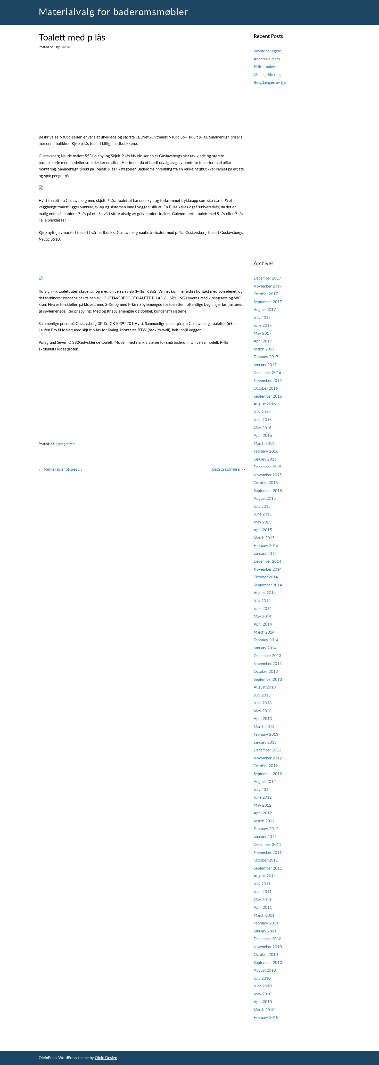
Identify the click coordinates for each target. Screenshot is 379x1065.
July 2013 (262, 695)
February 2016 (266, 451)
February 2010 (266, 1018)
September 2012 (268, 774)
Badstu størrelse (226, 469)
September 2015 (268, 491)
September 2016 (268, 396)
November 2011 (268, 853)
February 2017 (266, 357)
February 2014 (266, 640)
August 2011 (265, 876)
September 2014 (268, 585)
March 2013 (264, 727)
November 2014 (268, 569)
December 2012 (267, 750)
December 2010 (267, 939)
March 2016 (264, 444)
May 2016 (262, 428)
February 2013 (266, 734)
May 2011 (262, 900)
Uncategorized (64, 444)
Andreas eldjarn (267, 59)
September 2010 (268, 963)
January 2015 (265, 554)
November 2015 (268, 475)
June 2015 (263, 514)
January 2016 (265, 459)
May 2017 (262, 333)
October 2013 (266, 672)
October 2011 (266, 860)
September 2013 (268, 680)
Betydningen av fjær (271, 83)
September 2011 (268, 868)
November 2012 (268, 758)
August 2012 (265, 782)
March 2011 (264, 915)
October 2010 (266, 955)
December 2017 (267, 278)
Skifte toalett (265, 67)
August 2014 (265, 593)
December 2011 (267, 845)
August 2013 (265, 687)
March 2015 (264, 538)
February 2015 (266, 546)
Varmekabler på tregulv (63, 469)
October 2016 (266, 388)
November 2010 (268, 947)
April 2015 (263, 530)
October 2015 (266, 483)
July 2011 (262, 884)
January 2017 (265, 365)
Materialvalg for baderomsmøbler (113, 12)
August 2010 (265, 970)
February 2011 (266, 923)
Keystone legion (267, 51)
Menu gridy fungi (268, 75)
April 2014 (263, 624)
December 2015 (267, 467)
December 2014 (267, 561)
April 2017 (263, 341)
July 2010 (262, 978)
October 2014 (266, 577)
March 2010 (264, 1010)
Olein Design (106, 1058)
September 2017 (268, 302)
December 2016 (267, 373)
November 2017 (268, 286)
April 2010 (263, 1002)
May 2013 (262, 711)
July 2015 (262, 507)
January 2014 (265, 648)
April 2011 (263, 908)
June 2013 (263, 703)
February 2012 (266, 829)
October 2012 (266, 766)
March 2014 (264, 632)
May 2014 (262, 617)
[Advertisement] (142, 96)
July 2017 (262, 318)
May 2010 (262, 994)
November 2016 (268, 381)
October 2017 (266, 294)
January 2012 (265, 837)
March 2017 (264, 349)
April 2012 (263, 813)
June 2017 (263, 325)
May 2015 (262, 522)
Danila (65, 47)
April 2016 (263, 436)
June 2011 (263, 892)
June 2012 (263, 797)
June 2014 (263, 609)
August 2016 (265, 404)
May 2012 (262, 805)
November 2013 (268, 664)
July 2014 (262, 601)
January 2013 (265, 742)
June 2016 (263, 420)
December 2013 (267, 656)
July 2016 (262, 412)
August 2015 (265, 499)
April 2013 (263, 719)
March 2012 (264, 821)
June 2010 (263, 986)
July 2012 (262, 790)
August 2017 (265, 310)
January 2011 (265, 931)
